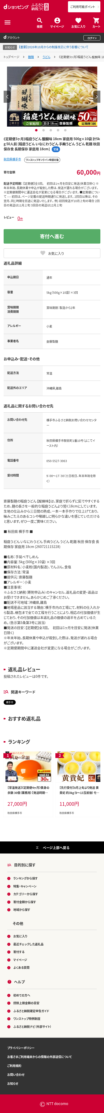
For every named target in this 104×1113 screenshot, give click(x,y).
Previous (7, 97)
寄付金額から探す (24, 902)
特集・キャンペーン (25, 886)
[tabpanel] (52, 96)
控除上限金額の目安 (26, 1003)
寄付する (18, 952)
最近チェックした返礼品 (28, 944)
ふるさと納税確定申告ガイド (31, 1011)
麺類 (31, 57)
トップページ (11, 57)
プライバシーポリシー (21, 1048)
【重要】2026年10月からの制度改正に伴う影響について (53, 47)
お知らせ (12, 1083)
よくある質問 (21, 967)
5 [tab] (66, 130)
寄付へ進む (52, 236)
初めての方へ (21, 995)
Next (96, 97)
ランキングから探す (25, 878)
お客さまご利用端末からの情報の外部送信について (39, 1057)
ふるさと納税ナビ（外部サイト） (32, 1026)
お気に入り (78, 26)
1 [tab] (36, 130)
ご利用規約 (14, 1066)
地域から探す (21, 910)
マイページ (57, 26)
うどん (46, 57)
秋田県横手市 (12, 159)
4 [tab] (58, 130)
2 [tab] (44, 130)
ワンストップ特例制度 (26, 1019)
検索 (40, 26)
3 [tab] (51, 130)
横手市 (9, 702)
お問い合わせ (15, 1074)
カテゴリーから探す (25, 894)
